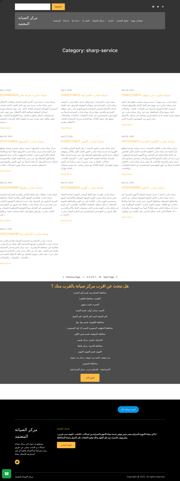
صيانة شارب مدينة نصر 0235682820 (23, 95)
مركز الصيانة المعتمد (24, 476)
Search (58, 6)
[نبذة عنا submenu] (79, 20)
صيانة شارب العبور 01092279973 (82, 141)
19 (100, 277)
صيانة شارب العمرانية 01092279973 (84, 95)
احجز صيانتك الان (128, 409)
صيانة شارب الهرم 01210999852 (82, 187)
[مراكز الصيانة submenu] (105, 20)
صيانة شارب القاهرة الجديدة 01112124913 (148, 141)
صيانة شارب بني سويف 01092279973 (146, 95)
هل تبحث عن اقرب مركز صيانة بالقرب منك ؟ (90, 285)
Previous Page (71, 277)
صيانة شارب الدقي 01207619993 (143, 187)
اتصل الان (90, 377)
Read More (5, 128)
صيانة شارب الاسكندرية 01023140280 (24, 233)
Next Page (110, 277)
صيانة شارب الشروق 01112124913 (22, 141)
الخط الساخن (66, 445)
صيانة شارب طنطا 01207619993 (21, 187)
